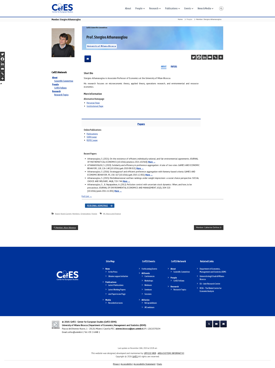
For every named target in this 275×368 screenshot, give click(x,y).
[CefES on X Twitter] (209, 324)
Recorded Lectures (115, 303)
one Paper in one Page (116, 294)
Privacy (116, 364)
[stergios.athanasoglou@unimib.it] (88, 58)
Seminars (148, 289)
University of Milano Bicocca (75, 325)
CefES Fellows (60, 88)
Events (187, 8)
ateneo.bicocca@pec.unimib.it (129, 328)
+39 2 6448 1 (94, 332)
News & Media (204, 8)
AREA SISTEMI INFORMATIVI (171, 353)
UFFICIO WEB (150, 353)
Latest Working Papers (117, 289)
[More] (220, 57)
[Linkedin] (204, 57)
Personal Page (93, 102)
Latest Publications (115, 285)
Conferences (150, 276)
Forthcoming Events (149, 269)
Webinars (148, 285)
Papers (174, 66)
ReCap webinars (151, 303)
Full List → (87, 196)
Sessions (148, 294)
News (107, 269)
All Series (146, 300)
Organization (85, 214)
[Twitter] (193, 57)
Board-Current (66, 214)
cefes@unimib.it (75, 332)
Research (153, 8)
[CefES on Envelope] (223, 324)
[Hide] (1, 84)
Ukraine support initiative (118, 276)
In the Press (112, 272)
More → (151, 161)
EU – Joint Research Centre (210, 284)
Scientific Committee (63, 81)
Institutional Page (95, 106)
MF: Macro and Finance (112, 214)
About (128, 8)
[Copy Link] (215, 57)
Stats (159, 364)
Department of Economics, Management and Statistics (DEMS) (117, 325)
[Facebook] (199, 57)
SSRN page (92, 137)
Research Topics (61, 94)
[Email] (209, 57)
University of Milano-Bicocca (101, 46)
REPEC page (92, 140)
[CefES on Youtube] (216, 324)
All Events (146, 273)
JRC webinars (149, 307)
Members (76, 214)
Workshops (149, 281)
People (139, 8)
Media (108, 300)
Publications (171, 8)
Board (57, 214)
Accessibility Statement (144, 364)
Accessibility (127, 364)
